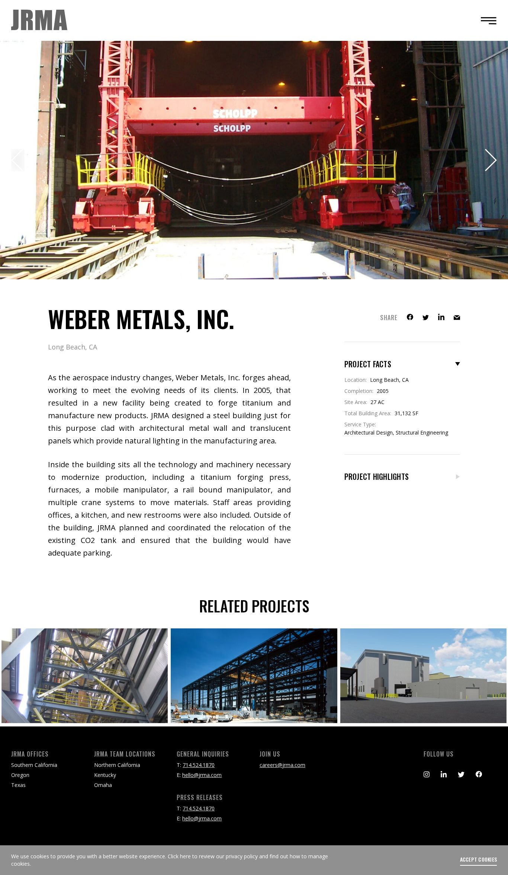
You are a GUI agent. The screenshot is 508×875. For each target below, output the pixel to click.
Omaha (103, 784)
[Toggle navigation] (486, 20)
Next (490, 160)
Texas (18, 784)
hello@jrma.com (202, 774)
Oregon (20, 774)
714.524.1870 (199, 764)
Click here (179, 856)
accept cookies (478, 859)
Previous (18, 160)
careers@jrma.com (282, 764)
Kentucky (105, 774)
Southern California (34, 764)
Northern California (117, 764)
